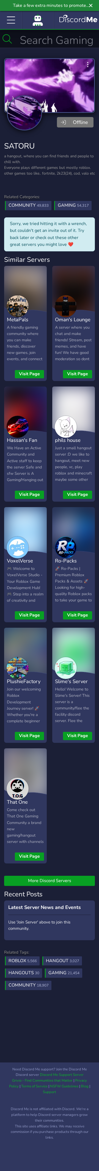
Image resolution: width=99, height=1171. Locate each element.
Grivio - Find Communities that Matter (42, 1080)
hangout (62, 961)
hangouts (24, 973)
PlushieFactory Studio (23, 685)
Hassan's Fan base (22, 444)
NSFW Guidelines (64, 1086)
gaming (63, 973)
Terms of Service (34, 1086)
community (29, 985)
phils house (68, 440)
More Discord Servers (49, 881)
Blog (85, 1086)
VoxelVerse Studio (20, 564)
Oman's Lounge (72, 319)
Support (49, 1092)
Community (29, 205)
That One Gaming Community (19, 810)
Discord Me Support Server (62, 1074)
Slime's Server (71, 681)
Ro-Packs (66, 560)
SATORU (19, 146)
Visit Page (29, 374)
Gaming (73, 205)
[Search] (7, 39)
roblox (23, 961)
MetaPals (17, 319)
